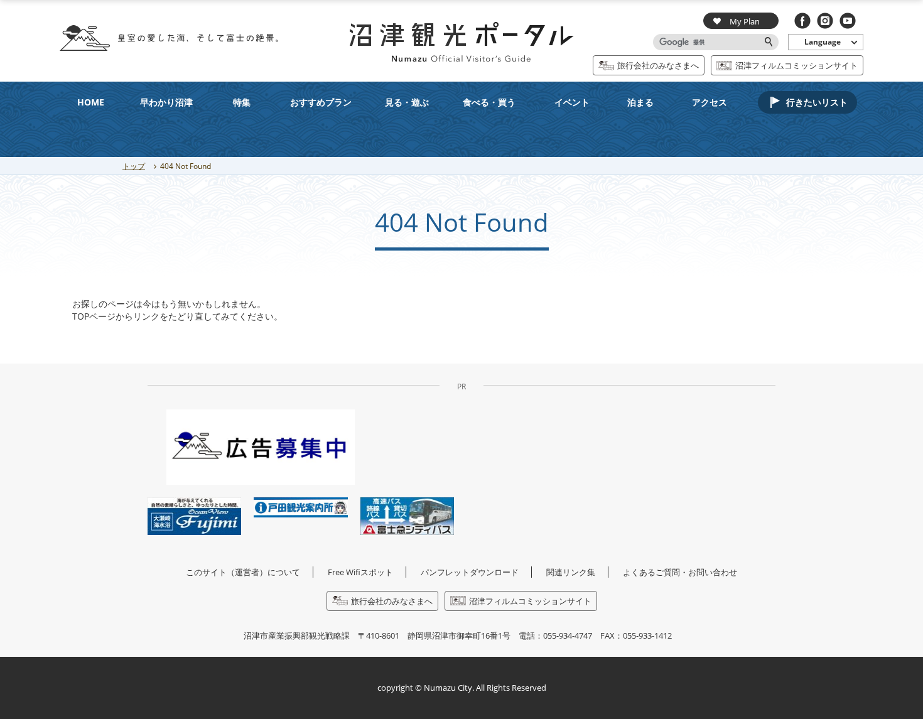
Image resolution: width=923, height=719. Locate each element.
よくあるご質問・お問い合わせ (680, 572)
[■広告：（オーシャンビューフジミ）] (194, 515)
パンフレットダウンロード (470, 572)
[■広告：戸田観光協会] (300, 506)
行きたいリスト (817, 102)
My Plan (745, 21)
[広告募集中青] (260, 446)
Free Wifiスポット (360, 572)
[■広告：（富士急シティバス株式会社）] (407, 515)
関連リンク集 (570, 572)
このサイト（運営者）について (243, 572)
